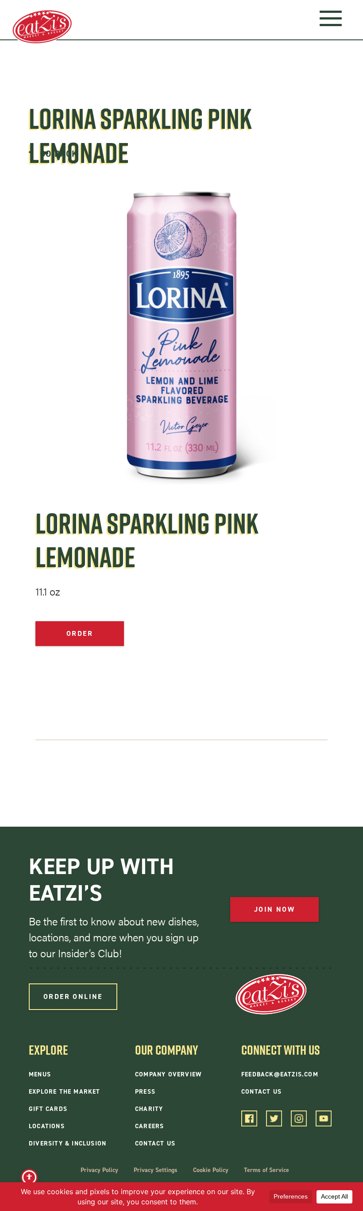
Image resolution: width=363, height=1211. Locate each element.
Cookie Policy (210, 1170)
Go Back (59, 153)
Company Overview (168, 1074)
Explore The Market (64, 1091)
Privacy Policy (99, 1170)
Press (145, 1091)
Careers (149, 1126)
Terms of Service (266, 1170)
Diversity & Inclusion (67, 1143)
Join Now (274, 909)
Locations (47, 1126)
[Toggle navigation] (330, 17)
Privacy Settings (156, 1170)
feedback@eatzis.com (279, 1074)
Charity (149, 1109)
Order (79, 633)
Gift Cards (48, 1109)
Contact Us (155, 1143)
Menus (40, 1074)
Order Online (73, 996)
